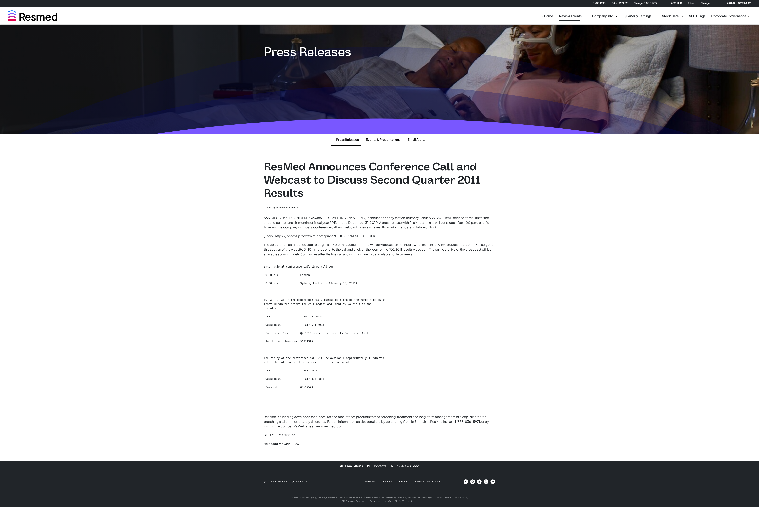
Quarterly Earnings (637, 16)
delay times (407, 497)
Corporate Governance (728, 16)
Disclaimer (387, 481)
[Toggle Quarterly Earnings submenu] (655, 15)
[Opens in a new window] (466, 481)
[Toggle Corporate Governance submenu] (748, 15)
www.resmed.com (329, 426)
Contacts (376, 466)
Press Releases (347, 139)
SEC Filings (697, 16)
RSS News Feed (404, 466)
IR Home (547, 16)
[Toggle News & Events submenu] (585, 15)
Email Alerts (416, 139)
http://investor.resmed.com (451, 245)
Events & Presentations (383, 139)
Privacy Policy (367, 481)
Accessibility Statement (427, 481)
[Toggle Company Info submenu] (616, 15)
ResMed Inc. (278, 481)
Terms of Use (409, 501)
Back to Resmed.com (737, 2)
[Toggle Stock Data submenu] (682, 15)
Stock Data (670, 16)
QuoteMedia (330, 497)
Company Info (602, 16)
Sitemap (403, 481)
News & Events (570, 16)
